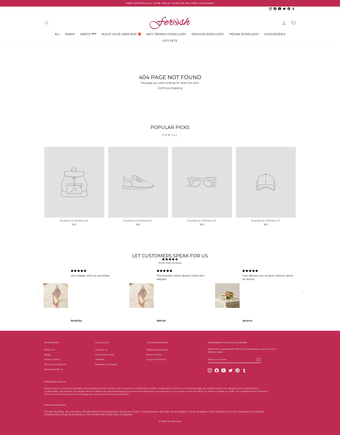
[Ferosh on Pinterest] (237, 370)
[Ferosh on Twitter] (230, 370)
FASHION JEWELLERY (208, 34)
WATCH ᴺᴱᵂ (88, 34)
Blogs (47, 354)
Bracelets (202, 411)
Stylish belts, (113, 414)
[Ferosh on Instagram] (210, 370)
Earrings (164, 411)
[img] (170, 259)
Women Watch (90, 411)
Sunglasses (126, 414)
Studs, (192, 411)
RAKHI (70, 34)
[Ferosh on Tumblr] (244, 370)
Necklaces (125, 411)
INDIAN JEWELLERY (244, 34)
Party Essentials (109, 411)
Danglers (183, 411)
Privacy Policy (52, 359)
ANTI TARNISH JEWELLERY (166, 34)
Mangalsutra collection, (252, 411)
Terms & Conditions (55, 364)
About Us (49, 349)
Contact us (101, 349)
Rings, (64, 414)
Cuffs (211, 411)
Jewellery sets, (52, 414)
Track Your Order (104, 354)
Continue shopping (170, 88)
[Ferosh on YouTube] (224, 370)
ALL (57, 34)
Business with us (53, 369)
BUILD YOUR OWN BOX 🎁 (121, 34)
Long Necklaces (150, 411)
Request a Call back (106, 364)
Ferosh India (51, 388)
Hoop (174, 411)
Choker (136, 411)
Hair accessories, (96, 414)
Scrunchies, (231, 411)
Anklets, (220, 411)
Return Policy (154, 354)
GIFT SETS (170, 40)
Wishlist (99, 359)
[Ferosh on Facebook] (217, 370)
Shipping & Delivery (157, 349)
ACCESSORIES (274, 34)
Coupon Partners (156, 359)
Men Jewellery (73, 411)
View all (170, 135)
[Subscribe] (258, 360)
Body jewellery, (77, 414)
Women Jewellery (54, 411)
